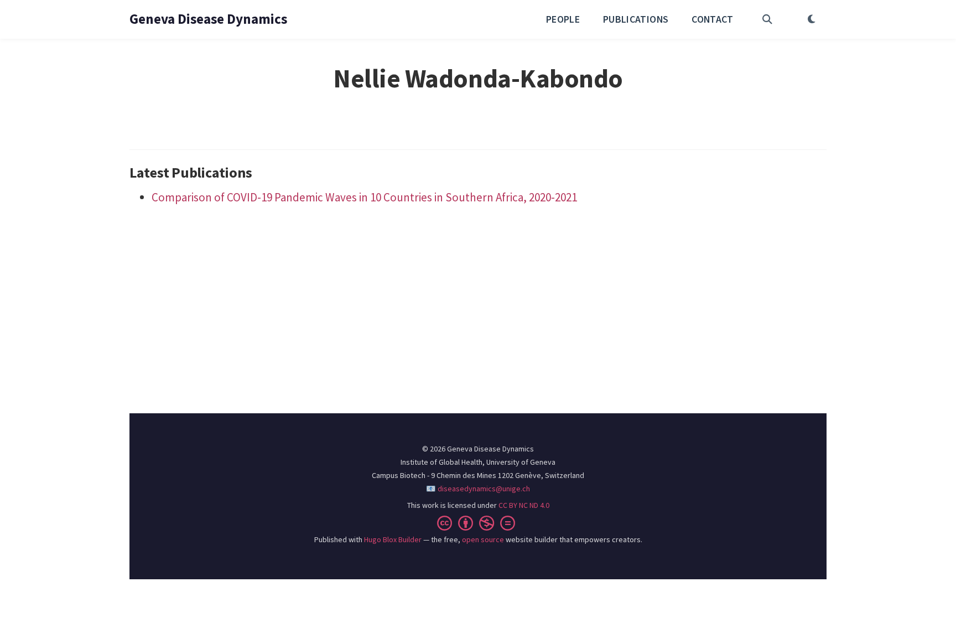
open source (483, 539)
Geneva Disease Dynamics (208, 19)
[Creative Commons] (478, 523)
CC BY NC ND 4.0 (523, 505)
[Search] (767, 19)
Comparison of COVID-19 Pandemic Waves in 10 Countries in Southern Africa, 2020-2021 (364, 197)
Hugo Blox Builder (393, 539)
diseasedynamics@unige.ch (484, 489)
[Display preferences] (811, 19)
